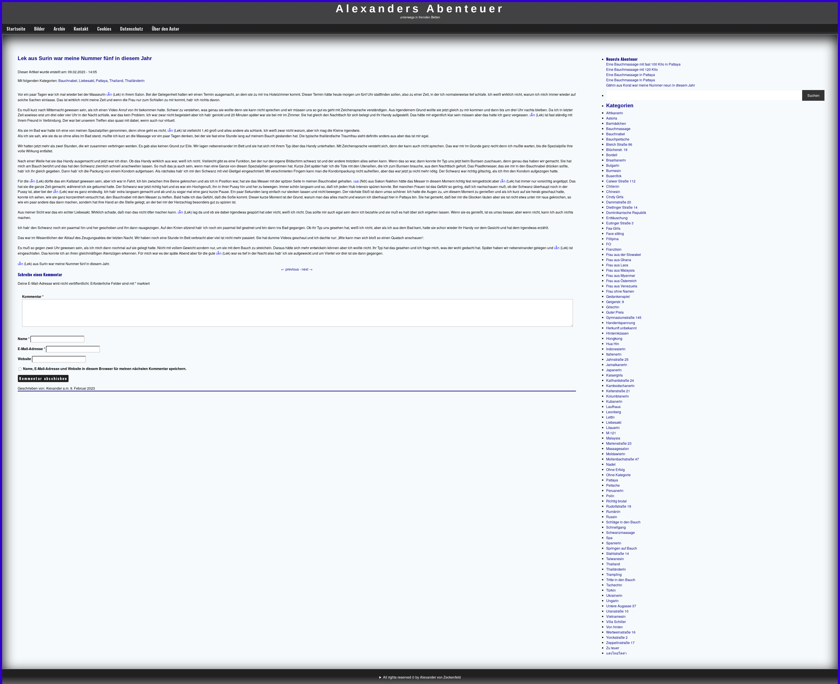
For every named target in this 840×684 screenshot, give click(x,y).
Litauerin (613, 427)
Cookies (104, 28)
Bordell (611, 154)
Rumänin (613, 511)
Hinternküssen (617, 333)
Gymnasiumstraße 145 (623, 317)
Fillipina (612, 238)
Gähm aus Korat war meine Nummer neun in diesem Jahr (650, 85)
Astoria (611, 118)
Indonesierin (615, 348)
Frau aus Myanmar (620, 275)
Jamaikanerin (616, 364)
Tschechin (614, 584)
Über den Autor (165, 28)
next (307, 269)
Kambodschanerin (620, 385)
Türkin (611, 590)
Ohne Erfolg (615, 469)
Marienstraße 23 (619, 443)
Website (24, 358)
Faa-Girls (613, 228)
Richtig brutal (616, 500)
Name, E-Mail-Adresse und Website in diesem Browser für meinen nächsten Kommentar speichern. (104, 368)
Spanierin (613, 542)
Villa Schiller (616, 621)
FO (608, 244)
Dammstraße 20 (618, 202)
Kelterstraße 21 (618, 390)
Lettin (610, 417)
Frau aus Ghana (618, 259)
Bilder (39, 28)
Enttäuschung (617, 217)
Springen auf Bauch (621, 548)
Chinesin (613, 191)
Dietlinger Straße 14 (621, 207)
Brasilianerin (616, 160)
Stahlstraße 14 (617, 553)
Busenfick (613, 175)
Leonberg (613, 411)
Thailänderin (135, 80)
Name (24, 338)
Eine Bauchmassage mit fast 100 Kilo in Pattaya (643, 64)
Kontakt (81, 28)
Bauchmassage (618, 128)
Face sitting (615, 233)
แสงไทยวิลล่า (616, 653)
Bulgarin (612, 165)
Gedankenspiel (618, 296)
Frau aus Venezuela (621, 285)
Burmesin (613, 170)
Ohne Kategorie (618, 474)
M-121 (611, 432)
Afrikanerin (614, 112)
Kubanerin (614, 401)
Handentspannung (620, 322)
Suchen (813, 95)
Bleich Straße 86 (619, 144)
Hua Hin (612, 343)
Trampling (614, 574)
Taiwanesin (615, 558)
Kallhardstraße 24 (620, 380)
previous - (291, 269)
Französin (613, 249)
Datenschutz (131, 28)
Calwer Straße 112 (620, 181)
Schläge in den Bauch (623, 521)
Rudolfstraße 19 (618, 506)
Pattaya (102, 80)
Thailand (116, 80)
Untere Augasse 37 (621, 605)
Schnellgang (616, 527)
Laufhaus (613, 406)
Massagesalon (617, 448)
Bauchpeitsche (617, 139)
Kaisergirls (614, 375)
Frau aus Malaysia (620, 270)
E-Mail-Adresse (31, 348)
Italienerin (613, 354)
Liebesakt (86, 80)
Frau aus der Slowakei (623, 254)
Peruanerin (614, 490)
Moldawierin (615, 453)
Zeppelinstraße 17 (620, 642)
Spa (609, 537)
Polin (610, 495)
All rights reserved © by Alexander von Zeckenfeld (422, 677)
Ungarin (612, 600)
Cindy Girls (614, 196)
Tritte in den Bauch (620, 579)
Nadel (611, 464)
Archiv (59, 28)
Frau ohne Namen (620, 291)
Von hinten (614, 626)
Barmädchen (616, 123)
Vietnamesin (616, 616)
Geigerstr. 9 (615, 301)
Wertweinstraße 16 (620, 632)
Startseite (16, 28)
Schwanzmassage (620, 532)
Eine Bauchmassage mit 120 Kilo (632, 69)
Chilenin (612, 186)
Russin (611, 516)
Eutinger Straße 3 (620, 223)
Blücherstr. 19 (616, 149)
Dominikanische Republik (626, 212)
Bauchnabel (67, 80)
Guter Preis (615, 312)
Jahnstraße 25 (617, 359)
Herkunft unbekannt (621, 327)
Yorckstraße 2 (617, 637)
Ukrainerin (614, 595)
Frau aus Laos (617, 264)
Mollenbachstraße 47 (622, 459)
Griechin (612, 306)
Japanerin (614, 369)
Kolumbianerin (617, 396)
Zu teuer (612, 647)
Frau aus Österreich (621, 280)
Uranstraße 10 (617, 611)
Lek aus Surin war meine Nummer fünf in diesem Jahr (85, 58)
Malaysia (613, 438)
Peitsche (613, 485)
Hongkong (614, 338)
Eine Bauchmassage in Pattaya (630, 74)
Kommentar (33, 296)
